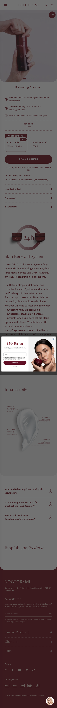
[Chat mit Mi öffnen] (50, 701)
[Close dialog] (54, 338)
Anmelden (15, 362)
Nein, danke (15, 366)
